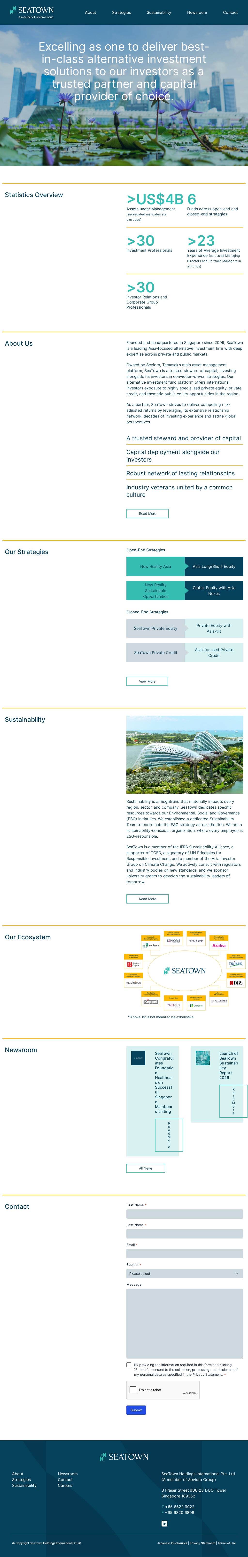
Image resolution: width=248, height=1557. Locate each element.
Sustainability (159, 12)
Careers (65, 1485)
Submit (136, 1410)
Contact (230, 12)
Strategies (121, 12)
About (90, 12)
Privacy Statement (207, 1374)
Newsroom (197, 12)
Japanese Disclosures (172, 1543)
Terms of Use (227, 1543)
